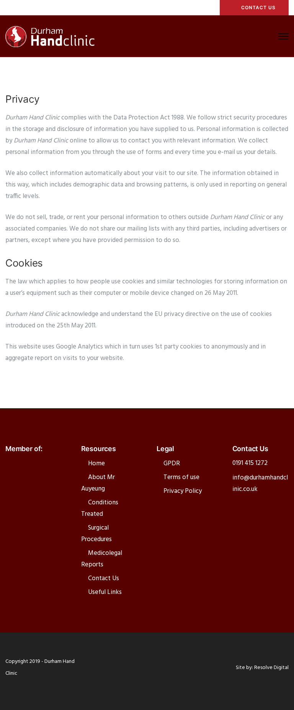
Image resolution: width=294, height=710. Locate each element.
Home (96, 463)
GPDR (171, 463)
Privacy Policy (182, 491)
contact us (258, 7)
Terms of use (181, 477)
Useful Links (105, 592)
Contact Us (103, 578)
